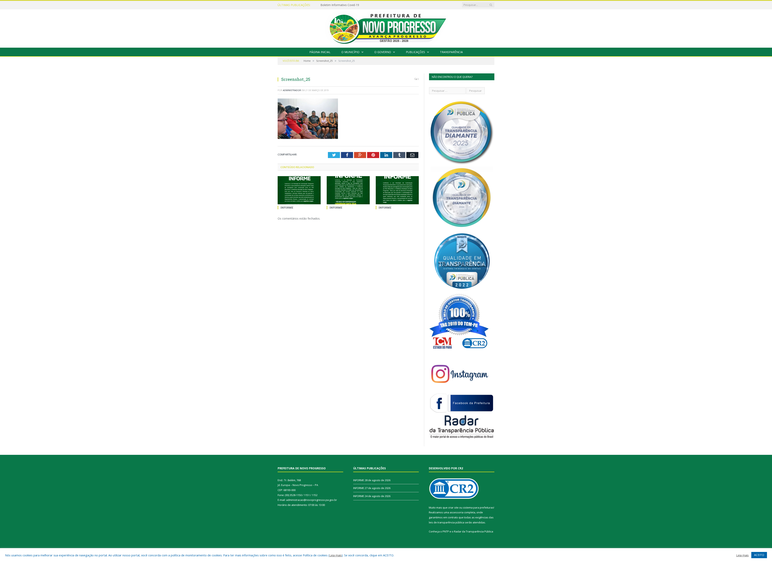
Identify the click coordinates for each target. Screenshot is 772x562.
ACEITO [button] (759, 555)
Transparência (451, 52)
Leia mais (335, 555)
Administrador (292, 90)
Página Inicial (320, 52)
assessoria (456, 512)
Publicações (415, 52)
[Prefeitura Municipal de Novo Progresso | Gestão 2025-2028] (386, 27)
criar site (453, 507)
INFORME (326, 5)
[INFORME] (299, 190)
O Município (350, 52)
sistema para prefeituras (478, 507)
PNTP (445, 531)
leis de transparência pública (446, 522)
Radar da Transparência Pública (473, 531)
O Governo (382, 52)
